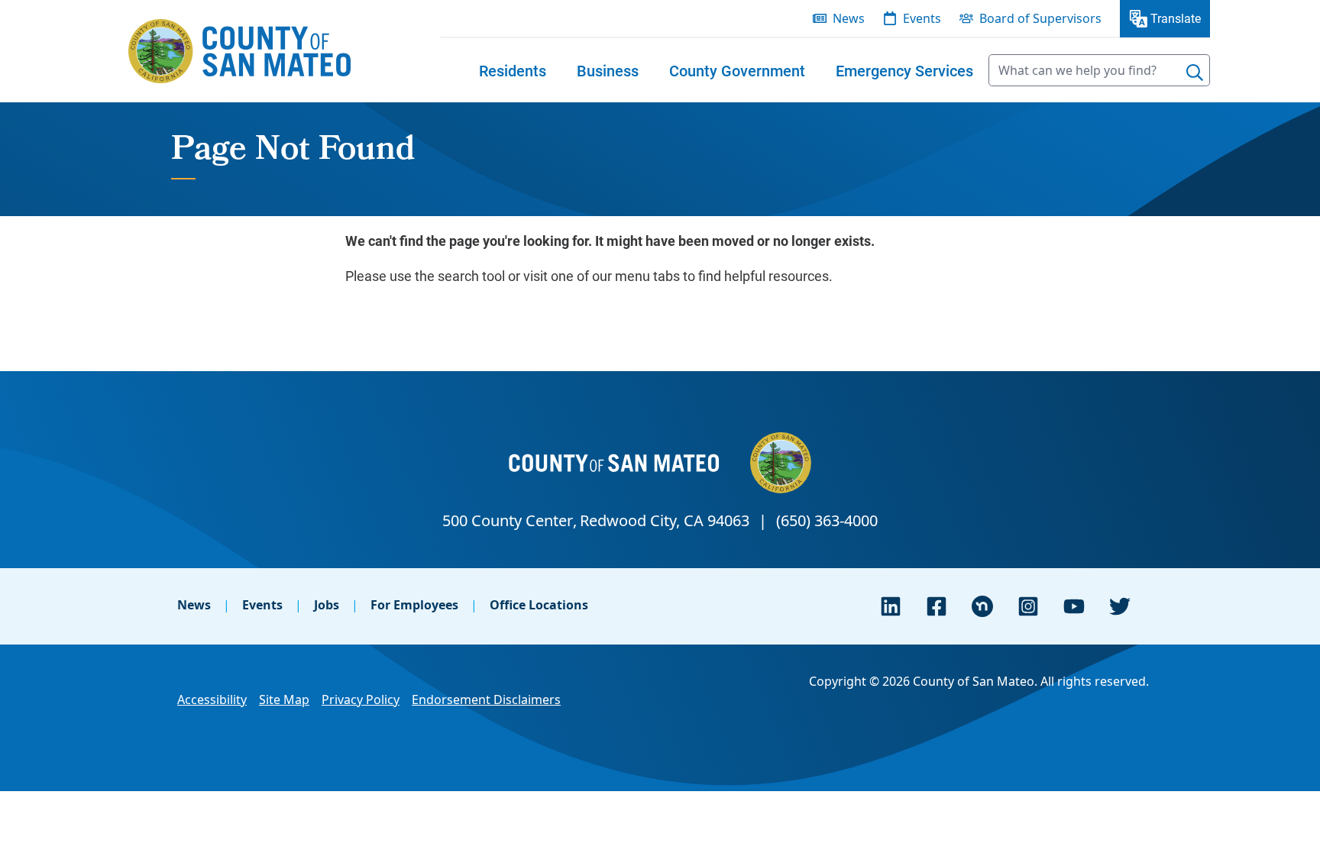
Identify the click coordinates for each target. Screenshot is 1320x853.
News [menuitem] (849, 18)
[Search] (1195, 72)
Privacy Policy (361, 699)
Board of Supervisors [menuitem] (1040, 18)
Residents (512, 70)
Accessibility (212, 699)
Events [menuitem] (922, 18)
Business (608, 70)
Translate (1175, 18)
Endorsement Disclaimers (486, 699)
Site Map (284, 699)
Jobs (326, 604)
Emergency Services (904, 70)
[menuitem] (512, 70)
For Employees (414, 604)
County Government (737, 70)
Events (262, 604)
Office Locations (539, 604)
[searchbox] (1099, 70)
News (194, 604)
